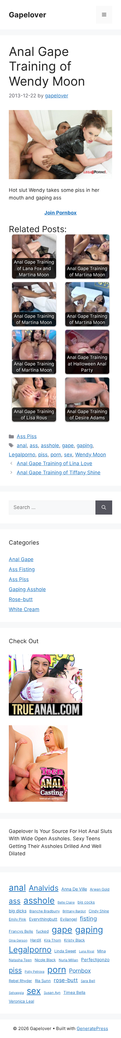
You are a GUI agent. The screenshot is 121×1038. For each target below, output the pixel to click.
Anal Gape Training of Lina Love (54, 463)
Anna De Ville (74, 889)
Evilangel (68, 919)
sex (68, 455)
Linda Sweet (65, 951)
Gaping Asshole (27, 589)
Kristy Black (74, 940)
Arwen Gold (100, 889)
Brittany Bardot (74, 911)
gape (68, 445)
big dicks (17, 910)
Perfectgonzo (95, 959)
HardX (35, 940)
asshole (50, 445)
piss (43, 455)
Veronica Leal (21, 1001)
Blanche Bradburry (44, 911)
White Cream (24, 609)
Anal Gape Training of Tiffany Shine (58, 472)
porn (56, 455)
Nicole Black (45, 960)
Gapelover (27, 14)
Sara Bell (88, 981)
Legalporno (22, 455)
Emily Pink (17, 919)
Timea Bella (74, 992)
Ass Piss (27, 436)
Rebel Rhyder (20, 981)
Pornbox (80, 970)
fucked (42, 931)
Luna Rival (86, 951)
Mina (101, 951)
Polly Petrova (34, 972)
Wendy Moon (90, 455)
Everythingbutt (43, 919)
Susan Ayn (52, 993)
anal (22, 445)
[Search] (103, 507)
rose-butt (66, 980)
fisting (88, 918)
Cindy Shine (99, 911)
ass (34, 445)
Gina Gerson (18, 940)
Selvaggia (16, 993)
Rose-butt (21, 599)
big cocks (86, 902)
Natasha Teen (20, 960)
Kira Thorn (52, 940)
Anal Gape (21, 559)
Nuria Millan (68, 960)
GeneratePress (92, 1028)
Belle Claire (66, 902)
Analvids (43, 887)
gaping (85, 445)
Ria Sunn (43, 980)
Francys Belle (21, 931)
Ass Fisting (22, 569)
